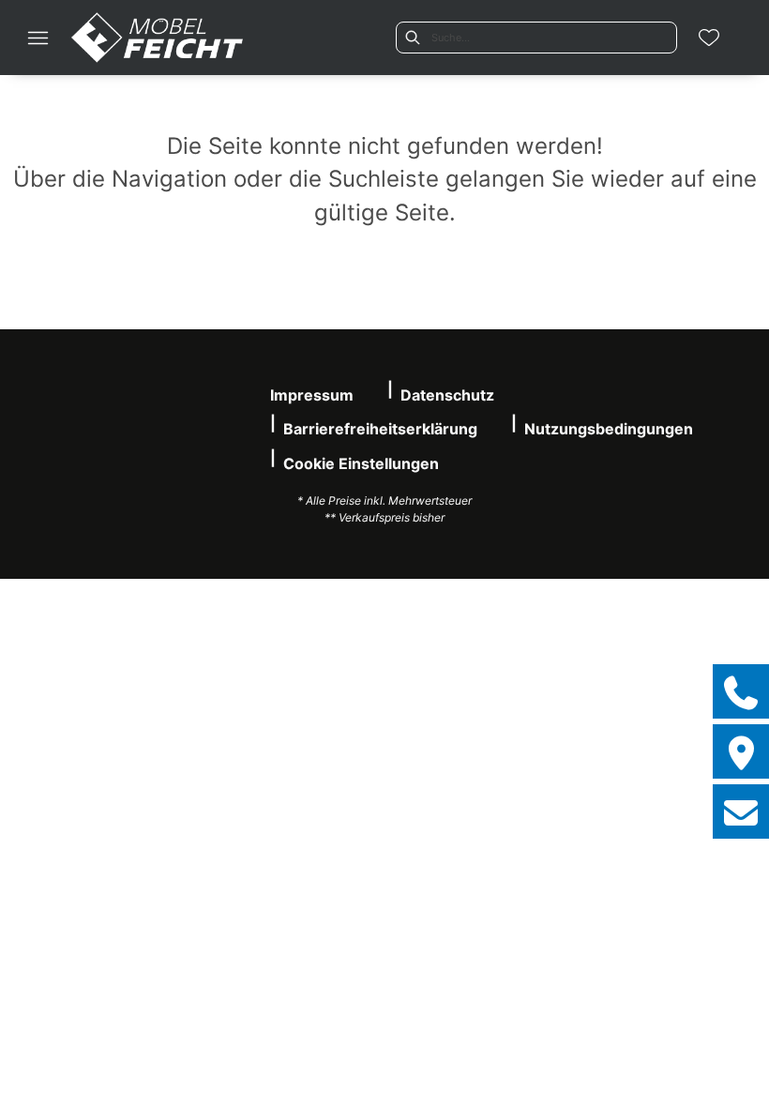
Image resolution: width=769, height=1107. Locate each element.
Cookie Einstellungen (361, 463)
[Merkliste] (709, 38)
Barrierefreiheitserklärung (380, 428)
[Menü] (38, 38)
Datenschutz (447, 395)
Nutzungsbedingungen (608, 428)
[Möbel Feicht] (157, 37)
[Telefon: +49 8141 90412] (741, 691)
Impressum (312, 395)
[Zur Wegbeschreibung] (741, 751)
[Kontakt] (741, 811)
